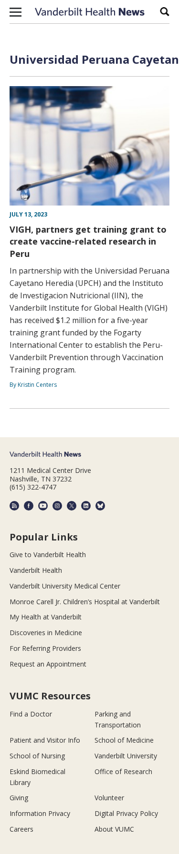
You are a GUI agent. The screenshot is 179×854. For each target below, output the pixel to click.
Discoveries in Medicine (46, 632)
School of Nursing (37, 755)
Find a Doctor (31, 713)
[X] (71, 505)
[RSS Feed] (14, 505)
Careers (21, 829)
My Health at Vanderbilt (46, 616)
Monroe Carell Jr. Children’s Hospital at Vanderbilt (85, 601)
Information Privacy (40, 813)
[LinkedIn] (86, 505)
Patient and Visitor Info (45, 740)
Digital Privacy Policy (126, 813)
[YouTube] (43, 505)
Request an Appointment (48, 663)
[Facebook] (28, 505)
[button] (15, 12)
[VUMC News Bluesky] (100, 505)
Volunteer (109, 797)
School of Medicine (124, 740)
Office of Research (123, 771)
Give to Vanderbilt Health (48, 554)
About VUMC (114, 829)
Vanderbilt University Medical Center (65, 585)
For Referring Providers (45, 648)
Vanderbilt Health (36, 570)
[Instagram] (57, 505)
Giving (19, 797)
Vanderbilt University (126, 755)
